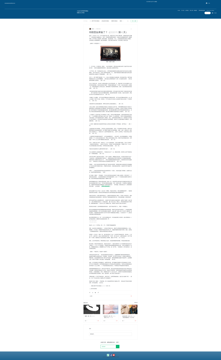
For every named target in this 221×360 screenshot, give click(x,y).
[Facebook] (111, 355)
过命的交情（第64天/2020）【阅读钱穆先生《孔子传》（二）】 (129, 316)
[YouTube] (114, 355)
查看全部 (136, 302)
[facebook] (214, 13)
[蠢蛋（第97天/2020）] (92, 309)
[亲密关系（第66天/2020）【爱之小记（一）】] (110, 309)
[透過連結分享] (98, 292)
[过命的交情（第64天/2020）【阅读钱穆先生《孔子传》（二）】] (129, 309)
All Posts (85, 21)
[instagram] (215, 13)
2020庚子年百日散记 (94, 21)
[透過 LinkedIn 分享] (95, 292)
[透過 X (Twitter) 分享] (92, 292)
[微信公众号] (108, 355)
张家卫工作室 (80, 12)
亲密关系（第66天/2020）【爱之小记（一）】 (110, 316)
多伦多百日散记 (105, 21)
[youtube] (212, 13)
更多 (121, 21)
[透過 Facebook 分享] (89, 292)
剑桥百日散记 (114, 21)
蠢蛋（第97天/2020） (90, 316)
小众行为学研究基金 (82, 11)
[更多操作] (131, 29)
